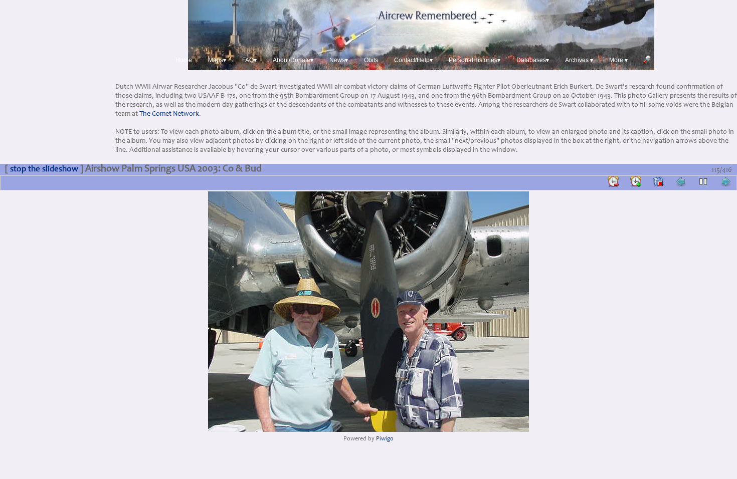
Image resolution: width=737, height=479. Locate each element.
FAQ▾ (249, 60)
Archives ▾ (579, 60)
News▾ (338, 60)
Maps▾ (217, 60)
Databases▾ (532, 60)
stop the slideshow (44, 169)
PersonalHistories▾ (474, 60)
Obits (371, 60)
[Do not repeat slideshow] (658, 181)
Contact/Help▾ (413, 60)
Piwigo (385, 439)
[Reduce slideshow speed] (613, 181)
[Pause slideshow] (703, 181)
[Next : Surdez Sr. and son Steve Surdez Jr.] (725, 181)
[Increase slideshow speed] (635, 181)
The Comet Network (169, 114)
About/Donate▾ (293, 60)
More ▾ (618, 60)
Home (183, 60)
